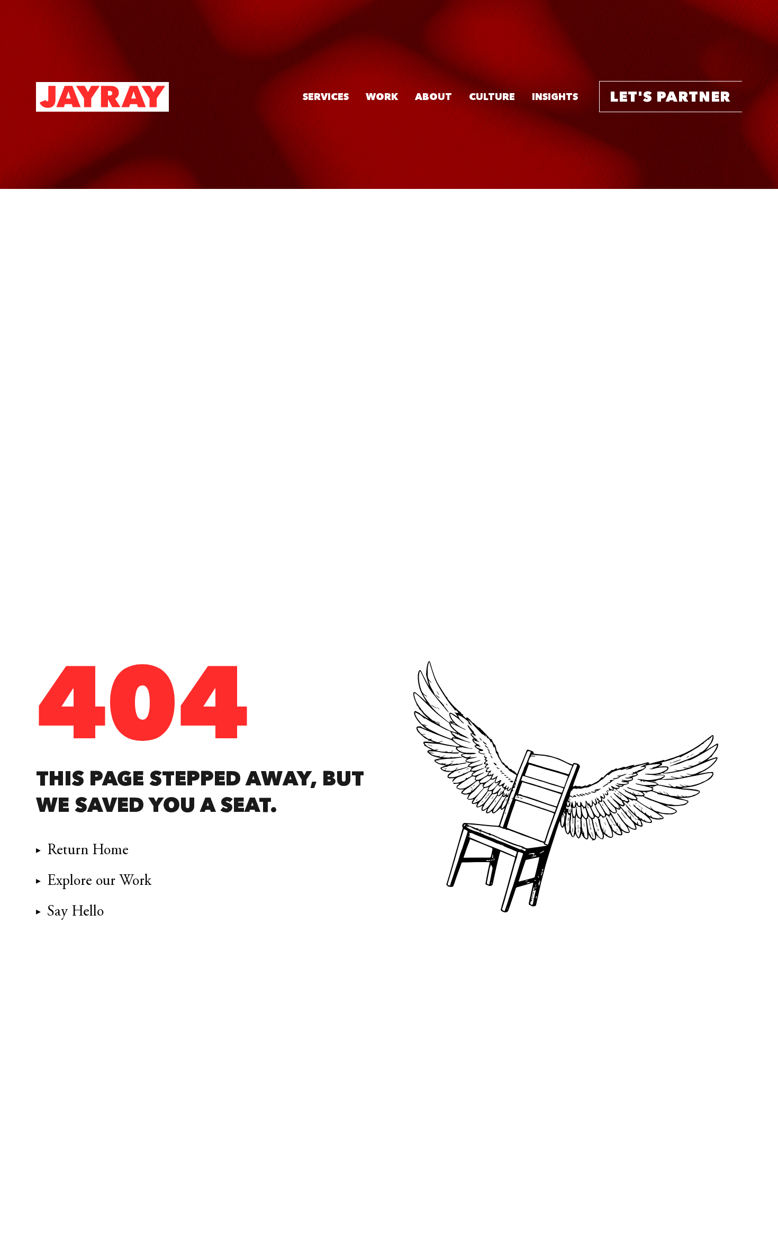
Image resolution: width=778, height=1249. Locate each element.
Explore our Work (99, 880)
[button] (325, 96)
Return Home (88, 849)
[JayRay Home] (102, 97)
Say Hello (75, 911)
